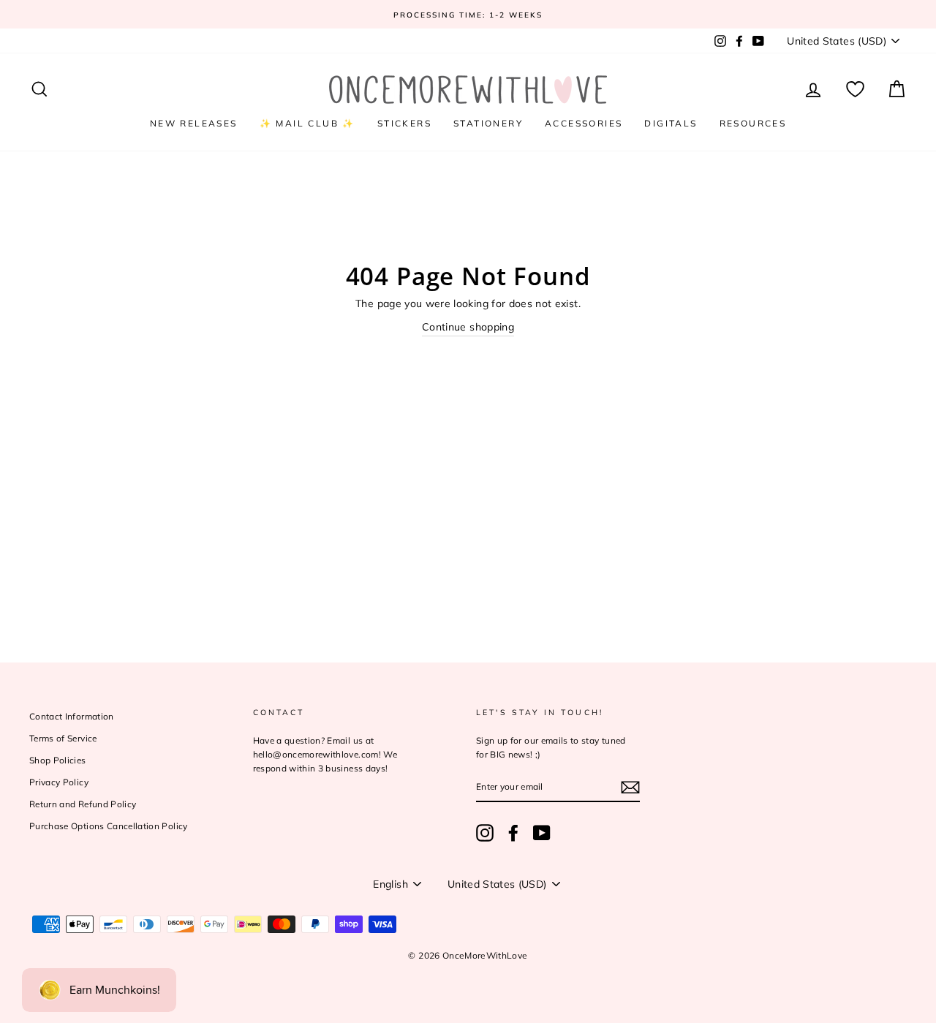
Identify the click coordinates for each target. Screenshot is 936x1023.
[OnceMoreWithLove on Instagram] (485, 833)
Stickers (404, 123)
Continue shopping (468, 326)
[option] (468, 14)
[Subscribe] (630, 787)
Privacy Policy (58, 782)
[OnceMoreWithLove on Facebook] (513, 833)
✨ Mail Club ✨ (307, 123)
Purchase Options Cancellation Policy (108, 825)
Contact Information (71, 716)
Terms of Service (63, 738)
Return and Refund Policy (82, 804)
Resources (753, 123)
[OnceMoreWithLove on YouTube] (542, 833)
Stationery (488, 123)
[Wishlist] (855, 89)
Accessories (583, 123)
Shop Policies (57, 760)
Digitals (670, 123)
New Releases (194, 123)
